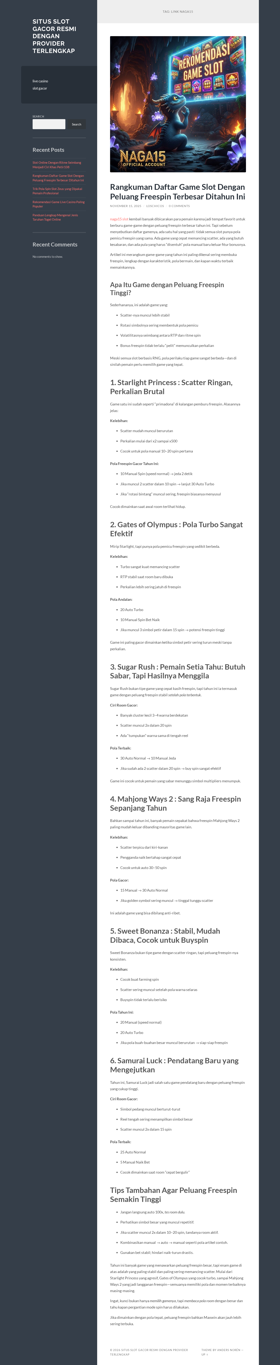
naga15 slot (119, 219)
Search (38, 116)
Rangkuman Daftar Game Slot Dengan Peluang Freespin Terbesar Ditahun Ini (177, 191)
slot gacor (40, 88)
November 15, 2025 (125, 206)
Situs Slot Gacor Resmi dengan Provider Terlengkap (54, 36)
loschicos (155, 206)
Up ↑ (204, 1354)
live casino (40, 81)
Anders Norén (228, 1350)
